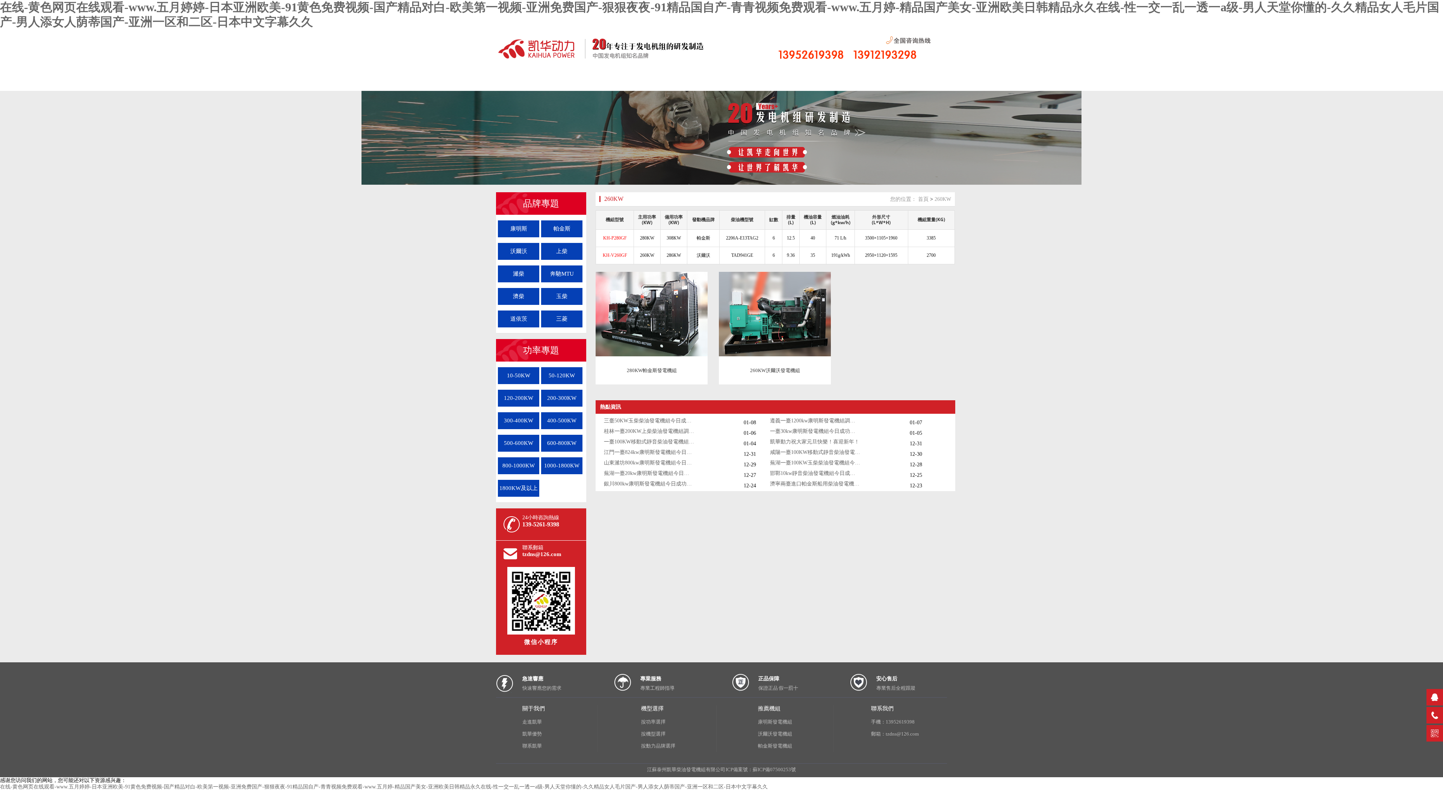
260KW (613, 199)
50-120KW (562, 375)
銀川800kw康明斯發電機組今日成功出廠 (649, 484)
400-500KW (561, 421)
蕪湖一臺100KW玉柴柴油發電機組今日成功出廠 (815, 463)
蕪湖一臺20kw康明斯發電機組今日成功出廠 (649, 473)
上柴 (561, 251)
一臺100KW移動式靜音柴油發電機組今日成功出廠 (649, 442)
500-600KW (518, 443)
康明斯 (518, 229)
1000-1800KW (561, 466)
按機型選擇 (653, 734)
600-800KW (561, 443)
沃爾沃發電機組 (775, 734)
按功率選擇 (653, 722)
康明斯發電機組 (775, 722)
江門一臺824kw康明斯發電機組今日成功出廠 (649, 452)
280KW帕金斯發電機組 (652, 370)
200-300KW (561, 398)
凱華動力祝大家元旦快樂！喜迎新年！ (814, 442)
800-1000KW (518, 466)
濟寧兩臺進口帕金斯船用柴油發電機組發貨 (815, 484)
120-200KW (518, 398)
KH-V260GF (615, 255)
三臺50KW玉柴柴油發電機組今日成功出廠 (649, 421)
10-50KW (518, 375)
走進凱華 (532, 722)
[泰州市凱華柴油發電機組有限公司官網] (609, 59)
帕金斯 (562, 229)
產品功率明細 (77, 81)
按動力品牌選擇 (658, 746)
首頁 (20, 81)
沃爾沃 (518, 251)
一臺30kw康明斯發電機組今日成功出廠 (815, 431)
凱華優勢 (532, 734)
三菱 (561, 319)
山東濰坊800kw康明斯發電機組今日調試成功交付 (649, 463)
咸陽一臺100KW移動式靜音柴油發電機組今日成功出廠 (815, 452)
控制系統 (302, 81)
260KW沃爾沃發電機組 (775, 370)
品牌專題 (541, 203)
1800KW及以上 (518, 488)
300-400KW (518, 421)
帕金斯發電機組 (775, 746)
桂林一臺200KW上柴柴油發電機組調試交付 (649, 431)
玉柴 (561, 296)
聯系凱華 (532, 746)
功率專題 (541, 350)
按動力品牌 (133, 81)
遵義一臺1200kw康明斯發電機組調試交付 (815, 421)
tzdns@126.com (541, 554)
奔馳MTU (562, 274)
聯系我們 (358, 81)
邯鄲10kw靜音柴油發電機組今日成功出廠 (815, 473)
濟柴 (518, 296)
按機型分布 (190, 81)
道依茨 (518, 319)
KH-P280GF (615, 238)
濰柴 (518, 274)
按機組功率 (246, 81)
